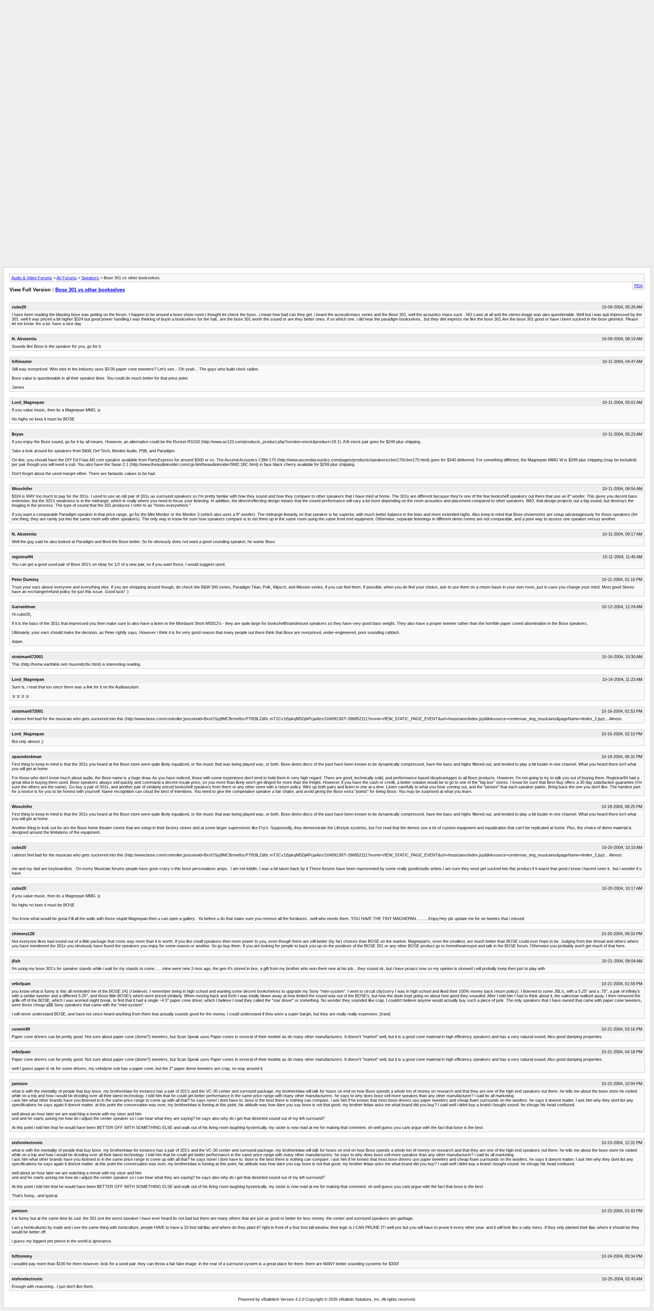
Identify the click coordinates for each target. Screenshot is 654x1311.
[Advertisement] (327, 20)
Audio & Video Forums (31, 278)
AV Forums (66, 278)
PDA (638, 285)
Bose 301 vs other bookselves (90, 290)
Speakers (90, 278)
